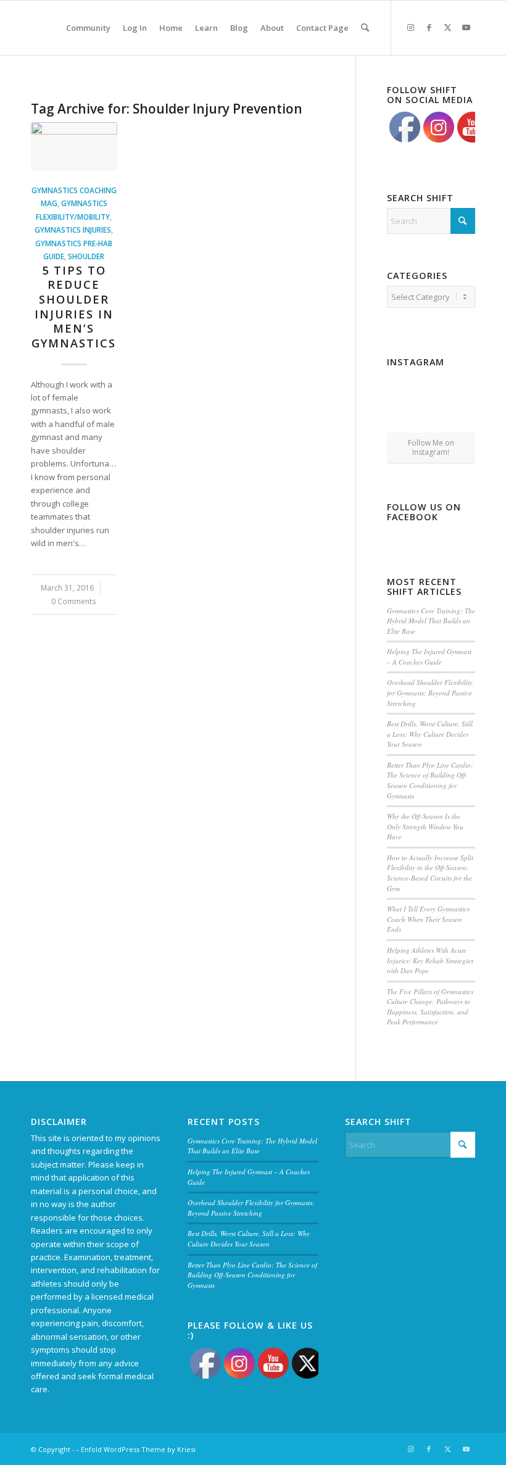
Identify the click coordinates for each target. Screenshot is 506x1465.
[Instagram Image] (431, 387)
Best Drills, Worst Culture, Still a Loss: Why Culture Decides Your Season (430, 734)
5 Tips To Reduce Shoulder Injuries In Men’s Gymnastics (73, 307)
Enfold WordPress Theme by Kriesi (138, 1449)
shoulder (86, 256)
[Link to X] (447, 27)
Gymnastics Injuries (73, 229)
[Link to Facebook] (429, 27)
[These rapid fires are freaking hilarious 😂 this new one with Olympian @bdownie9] (461, 386)
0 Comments (73, 601)
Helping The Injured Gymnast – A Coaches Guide (429, 656)
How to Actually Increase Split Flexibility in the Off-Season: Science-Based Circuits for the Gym (430, 873)
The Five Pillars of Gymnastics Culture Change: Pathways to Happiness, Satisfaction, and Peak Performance (430, 1007)
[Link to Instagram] (410, 27)
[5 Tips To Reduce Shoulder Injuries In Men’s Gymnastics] (74, 146)
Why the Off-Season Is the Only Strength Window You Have (425, 826)
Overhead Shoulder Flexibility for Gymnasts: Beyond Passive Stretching (430, 692)
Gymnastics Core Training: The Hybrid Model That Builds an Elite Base (431, 621)
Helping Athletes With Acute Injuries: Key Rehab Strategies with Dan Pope (430, 960)
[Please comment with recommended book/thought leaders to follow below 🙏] (401, 386)
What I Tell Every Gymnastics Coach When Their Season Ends (428, 919)
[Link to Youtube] (466, 27)
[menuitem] (88, 28)
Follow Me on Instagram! (431, 447)
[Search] (365, 28)
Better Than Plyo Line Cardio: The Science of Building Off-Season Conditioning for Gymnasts (430, 780)
